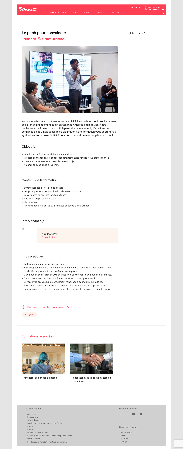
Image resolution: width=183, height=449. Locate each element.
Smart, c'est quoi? (58, 13)
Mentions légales (35, 439)
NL (132, 8)
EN (139, 8)
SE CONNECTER (156, 9)
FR (136, 8)
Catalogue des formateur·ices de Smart (44, 423)
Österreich (125, 439)
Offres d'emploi (34, 420)
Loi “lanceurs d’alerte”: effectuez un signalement (48, 442)
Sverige (124, 442)
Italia (123, 435)
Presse (30, 426)
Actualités (31, 414)
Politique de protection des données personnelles (49, 436)
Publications (32, 417)
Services (74, 13)
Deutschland (126, 432)
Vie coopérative (100, 13)
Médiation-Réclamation (37, 433)
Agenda (85, 13)
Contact (115, 13)
